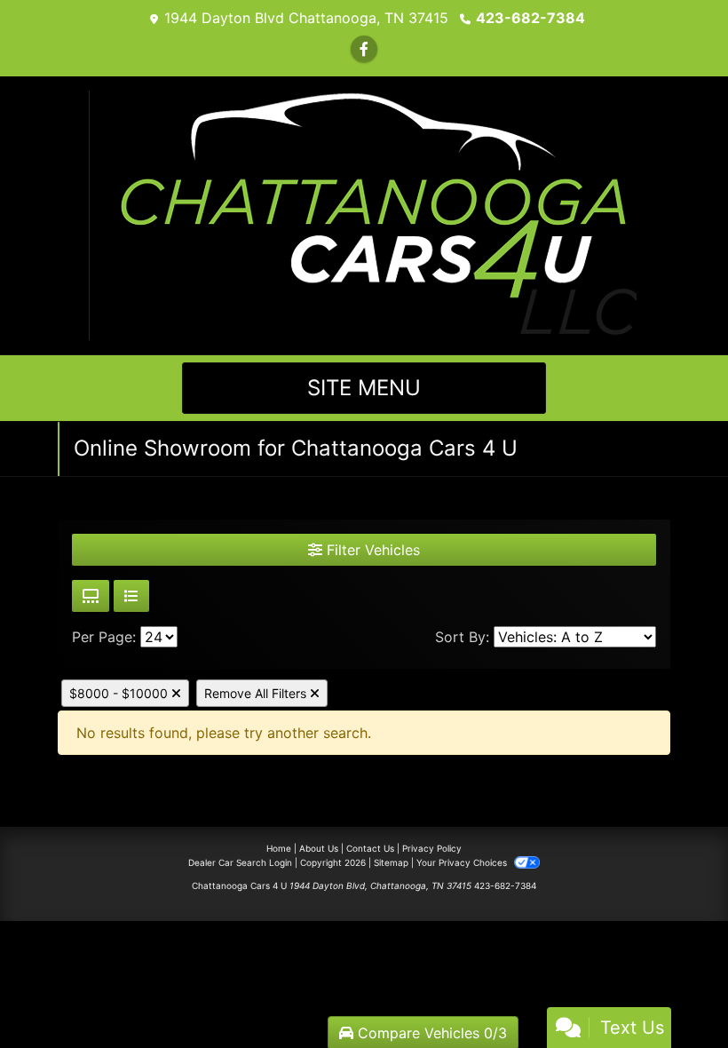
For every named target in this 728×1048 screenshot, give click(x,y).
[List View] (131, 596)
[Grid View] (90, 596)
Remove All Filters (257, 693)
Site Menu (364, 388)
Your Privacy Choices (463, 862)
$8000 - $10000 (120, 693)
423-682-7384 (530, 18)
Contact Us (370, 848)
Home (278, 848)
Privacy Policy (432, 848)
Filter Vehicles (371, 550)
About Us (318, 848)
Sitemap (391, 862)
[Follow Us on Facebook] (364, 49)
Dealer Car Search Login (240, 862)
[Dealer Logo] (364, 214)
